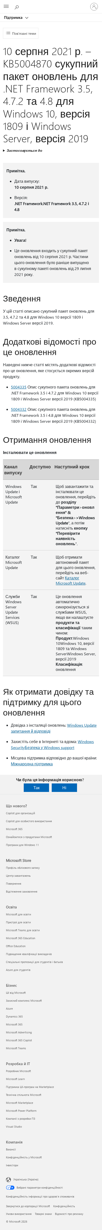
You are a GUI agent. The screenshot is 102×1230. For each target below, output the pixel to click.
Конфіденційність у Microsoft (24, 1157)
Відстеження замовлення (21, 891)
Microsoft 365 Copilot (19, 1040)
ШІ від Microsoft (16, 992)
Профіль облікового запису (23, 868)
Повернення (13, 883)
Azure (9, 1008)
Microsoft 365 (14, 829)
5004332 (18, 409)
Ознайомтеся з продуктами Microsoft (29, 837)
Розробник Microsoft (18, 1071)
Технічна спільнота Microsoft (23, 1095)
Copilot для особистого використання (29, 821)
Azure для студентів (18, 970)
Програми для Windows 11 (22, 845)
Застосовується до (24, 150)
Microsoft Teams (16, 1048)
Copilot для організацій (20, 813)
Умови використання (19, 1214)
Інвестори (12, 1165)
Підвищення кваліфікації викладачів (29, 954)
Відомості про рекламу (69, 1214)
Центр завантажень (18, 875)
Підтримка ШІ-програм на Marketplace (30, 1087)
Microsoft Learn (15, 1079)
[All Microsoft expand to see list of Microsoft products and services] (6, 7)
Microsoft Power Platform (21, 1110)
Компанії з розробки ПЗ (20, 1118)
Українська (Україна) (25, 1179)
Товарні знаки (43, 1214)
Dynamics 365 (14, 1016)
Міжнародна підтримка (32, 763)
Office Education (16, 946)
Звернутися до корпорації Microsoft (28, 1206)
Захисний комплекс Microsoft (24, 1000)
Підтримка (14, 17)
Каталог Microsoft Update (70, 580)
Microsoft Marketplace (19, 1103)
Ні (64, 787)
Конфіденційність (64, 1206)
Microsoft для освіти (18, 914)
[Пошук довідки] (17, 6)
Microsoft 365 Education (20, 938)
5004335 (18, 387)
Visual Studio (14, 1126)
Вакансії (11, 1149)
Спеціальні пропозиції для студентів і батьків (34, 962)
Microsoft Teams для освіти (23, 930)
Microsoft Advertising (19, 1032)
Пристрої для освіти (18, 922)
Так (36, 787)
